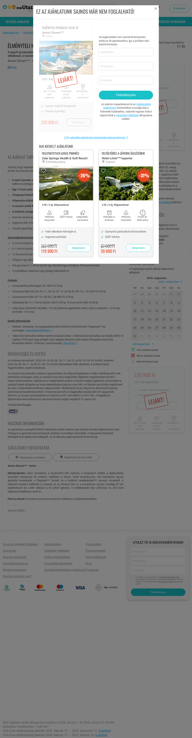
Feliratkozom (126, 95)
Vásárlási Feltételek (127, 115)
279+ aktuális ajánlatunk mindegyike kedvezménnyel (94, 137)
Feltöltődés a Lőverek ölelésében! (123, 153)
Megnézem (78, 247)
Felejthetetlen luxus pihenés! (60, 153)
